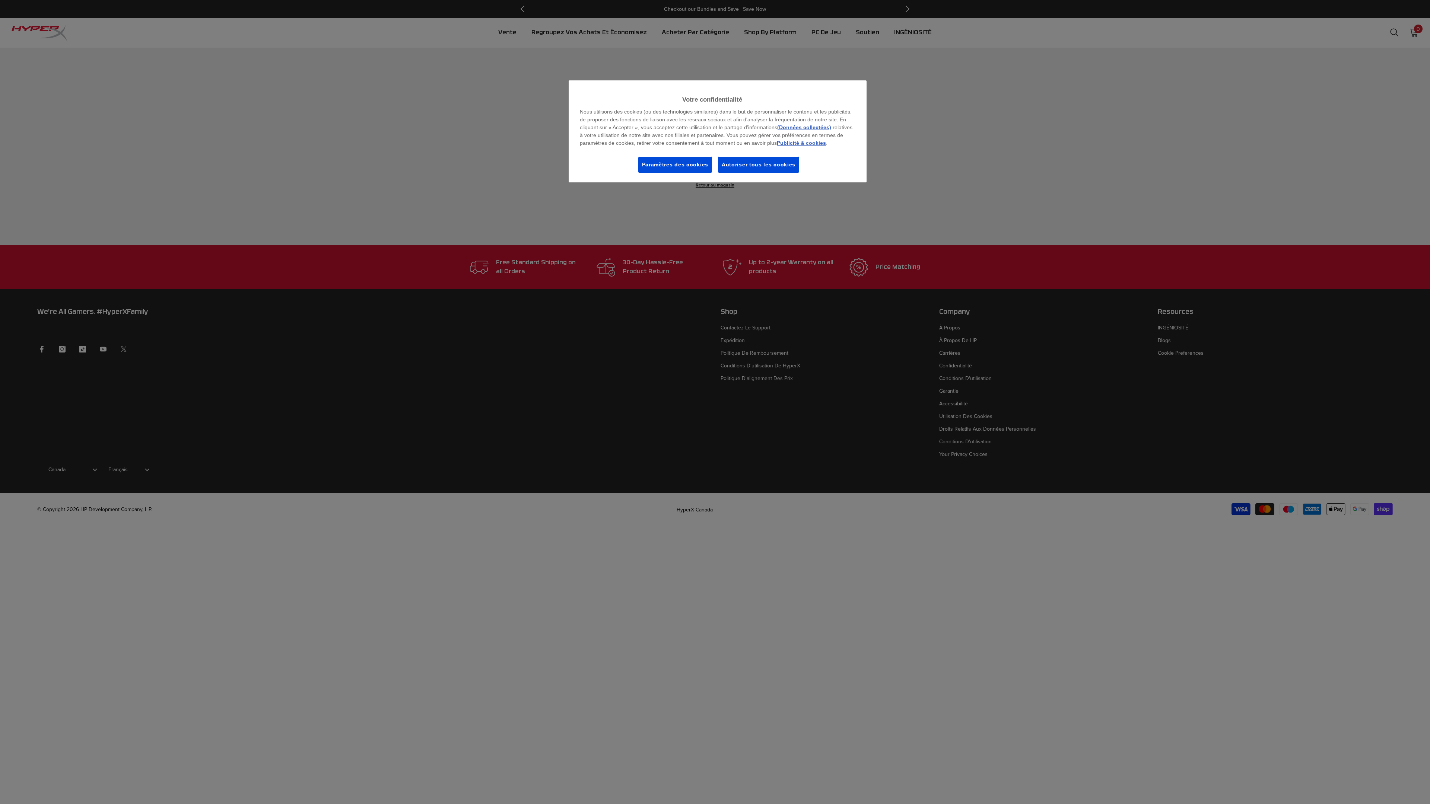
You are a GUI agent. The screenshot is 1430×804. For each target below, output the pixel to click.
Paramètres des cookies (675, 165)
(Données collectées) (804, 127)
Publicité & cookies (801, 143)
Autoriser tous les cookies (758, 165)
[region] (718, 131)
